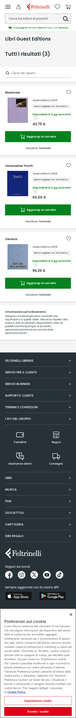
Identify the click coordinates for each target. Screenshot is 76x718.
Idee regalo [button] (14, 536)
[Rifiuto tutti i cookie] (71, 614)
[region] (38, 663)
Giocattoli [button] (14, 513)
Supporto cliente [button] (19, 395)
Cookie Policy (16, 692)
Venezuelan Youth (19, 166)
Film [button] (8, 501)
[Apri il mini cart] (68, 7)
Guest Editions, (41, 100)
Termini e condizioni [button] (21, 407)
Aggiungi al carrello (41, 137)
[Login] (18, 6)
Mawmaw (12, 92)
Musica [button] (11, 489)
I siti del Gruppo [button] (18, 419)
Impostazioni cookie (38, 701)
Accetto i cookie (38, 711)
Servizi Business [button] (17, 384)
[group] (38, 27)
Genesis (11, 239)
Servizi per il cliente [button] (21, 372)
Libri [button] (8, 478)
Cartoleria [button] (14, 524)
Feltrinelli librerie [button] (19, 361)
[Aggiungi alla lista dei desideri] (68, 92)
